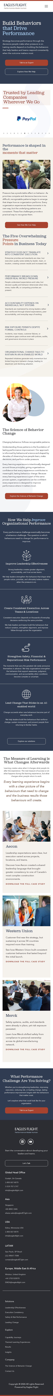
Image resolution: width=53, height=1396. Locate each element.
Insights (8, 1352)
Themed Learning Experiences (17, 1342)
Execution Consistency (14, 1312)
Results (8, 1347)
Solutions (9, 1301)
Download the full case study (25, 884)
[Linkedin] (22, 1142)
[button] (28, 133)
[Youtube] (30, 1142)
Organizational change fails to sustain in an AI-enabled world (24, 353)
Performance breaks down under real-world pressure (21, 277)
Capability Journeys (13, 1337)
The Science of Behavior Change (18, 1366)
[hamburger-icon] (46, 6)
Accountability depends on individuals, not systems (21, 304)
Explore (9, 1329)
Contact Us (9, 1371)
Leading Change (12, 1322)
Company (9, 1359)
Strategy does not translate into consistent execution (23, 253)
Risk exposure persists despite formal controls (22, 328)
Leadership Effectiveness (15, 1307)
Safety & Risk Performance (16, 1317)
